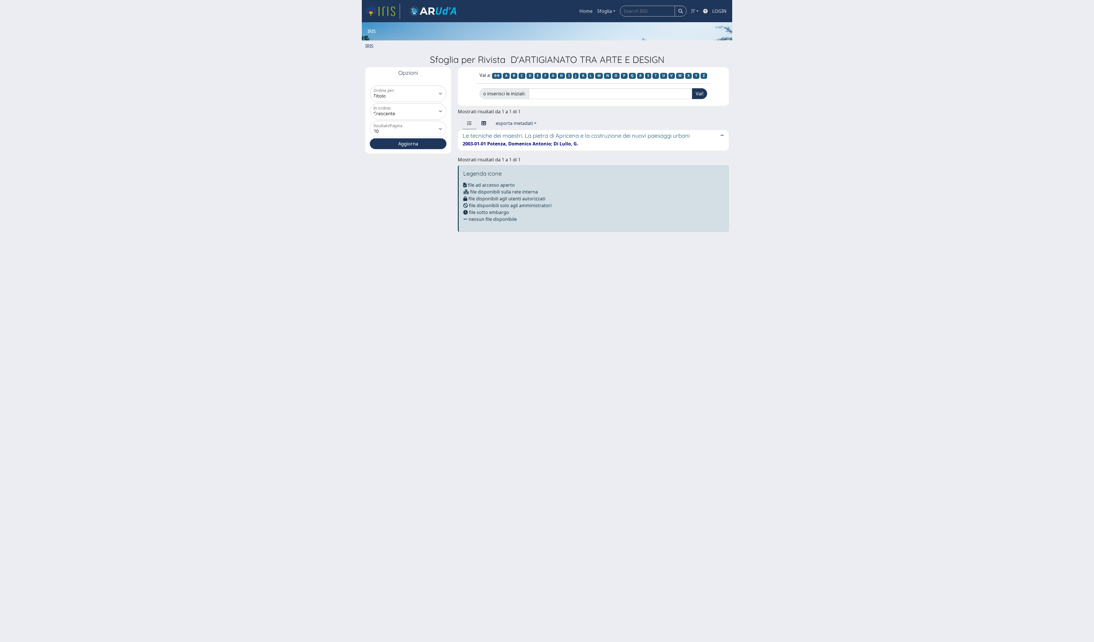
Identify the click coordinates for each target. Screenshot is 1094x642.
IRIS (369, 46)
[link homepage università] (433, 11)
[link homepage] (382, 11)
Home (586, 11)
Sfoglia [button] (604, 11)
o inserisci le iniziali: (504, 93)
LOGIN (719, 11)
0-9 (496, 75)
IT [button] (693, 11)
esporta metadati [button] (514, 123)
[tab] (469, 123)
